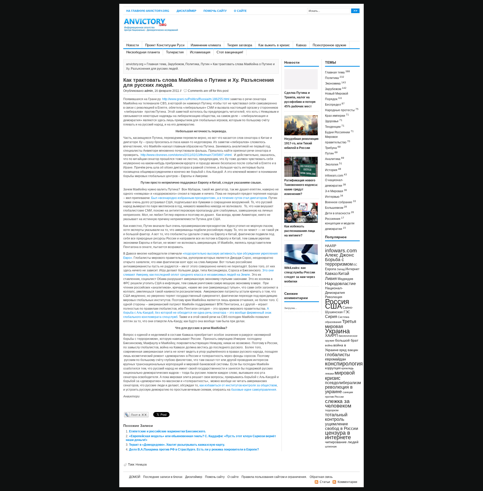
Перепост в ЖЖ (129, 414)
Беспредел (335, 104)
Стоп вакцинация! (230, 52)
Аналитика (334, 158)
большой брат (346, 340)
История (333, 170)
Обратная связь (321, 477)
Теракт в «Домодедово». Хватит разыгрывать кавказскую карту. (177, 444)
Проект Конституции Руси (164, 45)
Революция (333, 297)
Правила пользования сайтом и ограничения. (274, 477)
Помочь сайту (215, 10)
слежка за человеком (338, 403)
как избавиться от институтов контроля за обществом (238, 385)
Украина (337, 331)
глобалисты (337, 354)
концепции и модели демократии (339, 226)
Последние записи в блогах (162, 477)
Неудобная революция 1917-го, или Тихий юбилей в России (301, 143)
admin (148, 91)
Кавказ (301, 45)
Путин (205, 64)
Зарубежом (176, 64)
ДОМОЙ (134, 477)
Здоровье (333, 121)
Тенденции (334, 126)
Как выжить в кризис (274, 45)
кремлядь (347, 368)
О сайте (240, 10)
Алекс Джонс (339, 255)
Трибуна (333, 147)
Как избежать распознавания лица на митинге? (299, 231)
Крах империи (337, 115)
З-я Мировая (336, 191)
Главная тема (156, 64)
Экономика (335, 83)
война (329, 345)
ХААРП (331, 336)
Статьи (325, 482)
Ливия (331, 278)
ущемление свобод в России (341, 426)
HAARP (330, 246)
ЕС (355, 264)
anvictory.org (134, 64)
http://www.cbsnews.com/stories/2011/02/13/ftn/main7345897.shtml (186, 155)
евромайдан (335, 359)
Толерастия (175, 52)
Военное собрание (340, 202)
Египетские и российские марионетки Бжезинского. (167, 431)
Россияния (334, 218)
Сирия (331, 316)
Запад (341, 269)
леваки (329, 373)
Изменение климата (206, 45)
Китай (343, 273)
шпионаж (331, 446)
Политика (192, 64)
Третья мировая (340, 324)
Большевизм (336, 207)
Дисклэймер (186, 10)
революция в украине (339, 389)
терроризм (332, 410)
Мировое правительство (337, 139)
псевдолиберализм (343, 382)
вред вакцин (348, 350)
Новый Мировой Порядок (336, 96)
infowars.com (336, 175)
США (333, 306)
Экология (333, 164)
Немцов (141, 464)
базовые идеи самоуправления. (254, 389)
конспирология (344, 363)
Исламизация (200, 52)
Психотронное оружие (329, 45)
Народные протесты (341, 110)
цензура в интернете (338, 435)
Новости (132, 45)
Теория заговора (239, 45)
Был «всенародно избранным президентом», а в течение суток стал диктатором (208, 198)
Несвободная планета (143, 52)
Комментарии (347, 482)
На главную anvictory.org (147, 10)
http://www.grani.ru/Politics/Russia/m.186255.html (195, 99)
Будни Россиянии (339, 132)
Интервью (334, 196)
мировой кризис (340, 375)
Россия (337, 301)
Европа (330, 269)
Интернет (352, 269)
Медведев (345, 279)
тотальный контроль (336, 417)
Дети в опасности (339, 213)
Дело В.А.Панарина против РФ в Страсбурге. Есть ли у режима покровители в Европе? (194, 449)
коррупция (333, 368)
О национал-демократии (335, 182)
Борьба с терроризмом (339, 262)
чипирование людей (341, 442)
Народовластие (340, 283)
